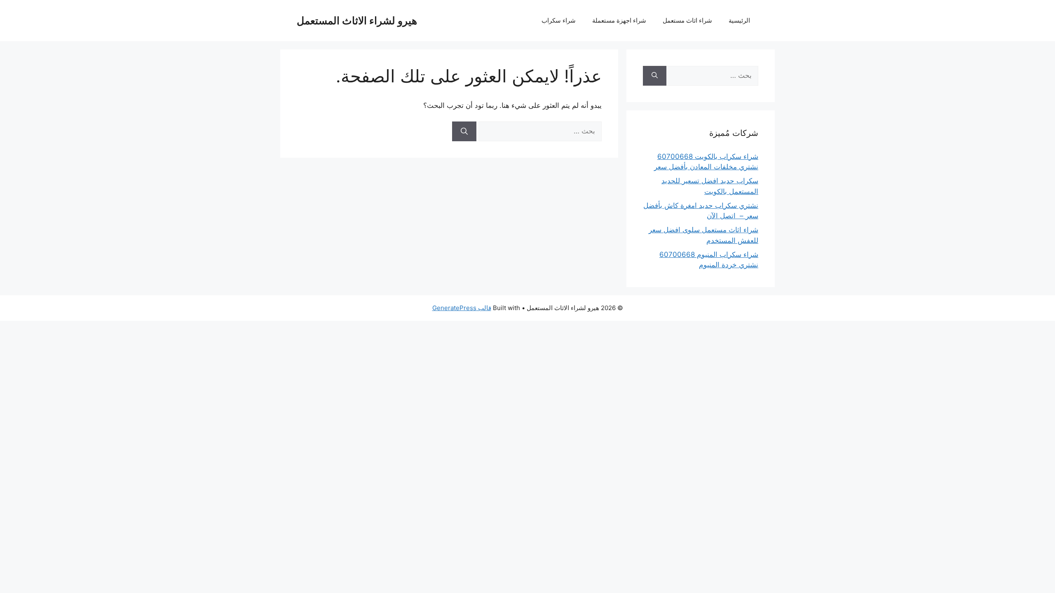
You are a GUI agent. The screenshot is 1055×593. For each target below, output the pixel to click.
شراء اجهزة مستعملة (619, 20)
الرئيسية (739, 20)
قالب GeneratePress (461, 308)
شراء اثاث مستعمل (687, 20)
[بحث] (464, 131)
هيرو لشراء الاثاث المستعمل (357, 20)
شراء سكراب (559, 20)
